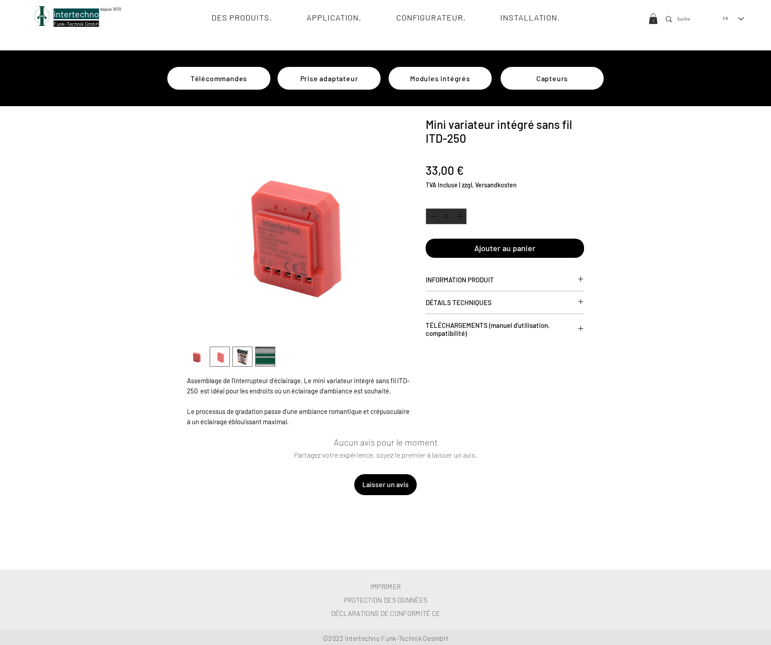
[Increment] (460, 216)
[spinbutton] (446, 216)
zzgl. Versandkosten (489, 185)
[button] (653, 18)
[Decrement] (432, 216)
